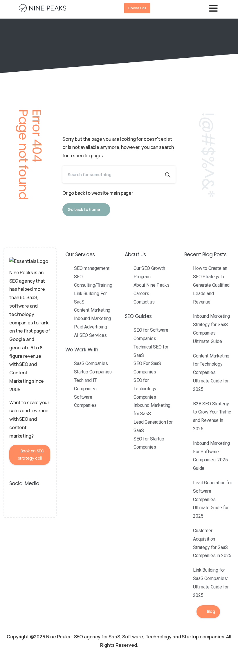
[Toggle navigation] (213, 8)
